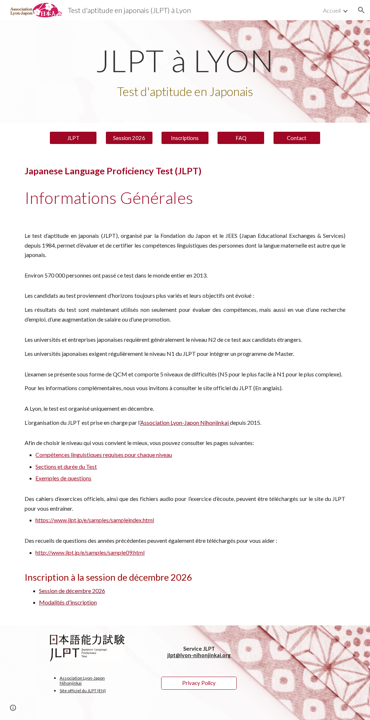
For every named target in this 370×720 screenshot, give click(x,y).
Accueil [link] (332, 10)
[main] (185, 71)
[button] (361, 10)
